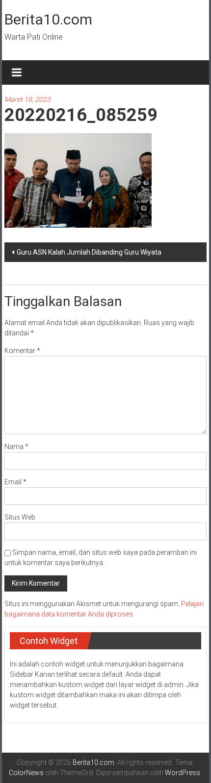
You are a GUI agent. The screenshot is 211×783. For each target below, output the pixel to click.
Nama (16, 447)
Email (15, 482)
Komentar (22, 351)
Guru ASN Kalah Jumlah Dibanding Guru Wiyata (89, 252)
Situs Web (19, 517)
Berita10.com (48, 19)
